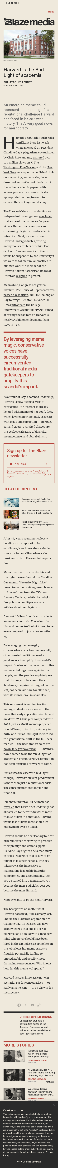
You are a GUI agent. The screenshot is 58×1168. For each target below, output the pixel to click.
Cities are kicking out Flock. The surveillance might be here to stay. (37, 500)
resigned (21, 276)
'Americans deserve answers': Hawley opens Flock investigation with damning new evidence (40, 1092)
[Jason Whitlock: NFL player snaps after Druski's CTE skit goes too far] (11, 513)
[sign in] (2, 3)
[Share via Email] (32, 1005)
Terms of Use (12, 473)
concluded (45, 216)
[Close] (54, 1105)
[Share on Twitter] (25, 1005)
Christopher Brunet (18, 82)
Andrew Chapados (37, 1079)
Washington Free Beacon (20, 167)
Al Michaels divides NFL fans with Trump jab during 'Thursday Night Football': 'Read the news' (41, 1073)
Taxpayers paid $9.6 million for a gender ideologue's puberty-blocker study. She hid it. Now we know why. (40, 1054)
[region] (29, 1134)
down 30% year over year (20, 748)
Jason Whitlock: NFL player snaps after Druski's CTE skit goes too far (37, 512)
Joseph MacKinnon (37, 1060)
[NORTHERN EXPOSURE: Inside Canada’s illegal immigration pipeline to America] (11, 525)
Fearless (50, 1082)
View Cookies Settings (29, 1162)
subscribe (12, 3)
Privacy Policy (38, 471)
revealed (9, 807)
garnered (38, 157)
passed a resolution (16, 295)
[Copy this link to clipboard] (39, 1005)
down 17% (15, 719)
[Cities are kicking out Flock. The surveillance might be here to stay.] (11, 502)
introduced (18, 305)
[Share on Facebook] (19, 1005)
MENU (51, 12)
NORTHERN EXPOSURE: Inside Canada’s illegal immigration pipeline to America (38, 524)
